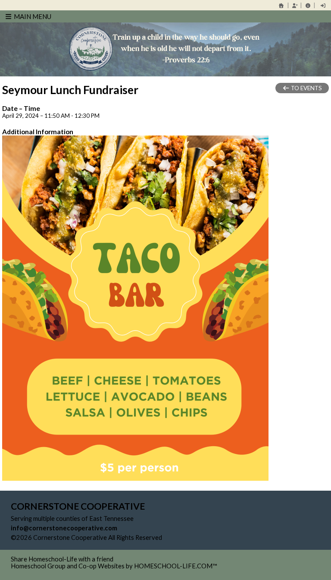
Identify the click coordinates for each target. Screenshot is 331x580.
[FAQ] (308, 5)
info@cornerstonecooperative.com (64, 528)
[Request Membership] (295, 5)
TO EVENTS (306, 88)
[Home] (281, 5)
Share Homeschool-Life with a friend (62, 559)
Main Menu (31, 16)
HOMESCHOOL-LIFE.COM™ (175, 566)
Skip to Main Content (199, 537)
